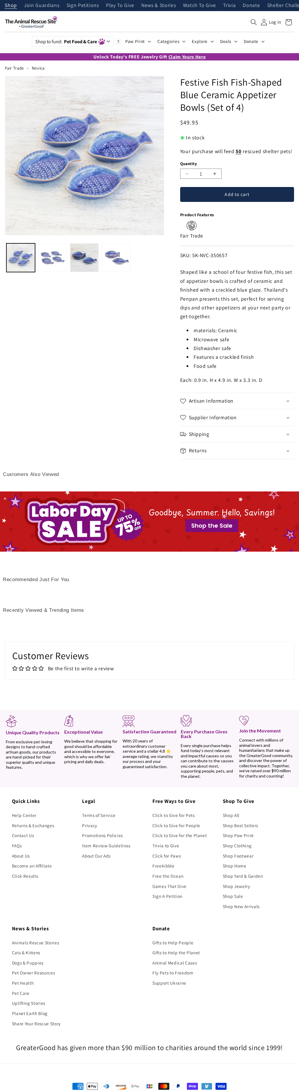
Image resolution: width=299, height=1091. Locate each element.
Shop (11, 5)
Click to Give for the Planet (179, 835)
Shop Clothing (237, 845)
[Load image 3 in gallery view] (84, 257)
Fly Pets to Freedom (173, 973)
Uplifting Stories (28, 1003)
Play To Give (120, 5)
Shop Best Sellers (240, 825)
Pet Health (23, 983)
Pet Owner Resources (33, 973)
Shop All (231, 815)
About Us (21, 856)
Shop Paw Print (238, 835)
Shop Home (234, 866)
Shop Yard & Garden (243, 876)
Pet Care (20, 993)
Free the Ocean (167, 876)
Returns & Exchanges (33, 825)
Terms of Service (99, 815)
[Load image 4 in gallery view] (116, 257)
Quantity (188, 163)
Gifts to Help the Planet (176, 952)
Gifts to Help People (172, 942)
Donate (251, 5)
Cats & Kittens (26, 952)
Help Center (24, 815)
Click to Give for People (176, 825)
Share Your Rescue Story (36, 1023)
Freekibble (163, 866)
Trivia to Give (165, 845)
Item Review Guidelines (106, 845)
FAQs (17, 845)
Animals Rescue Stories (35, 942)
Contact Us (23, 835)
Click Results (25, 876)
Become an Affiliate (32, 866)
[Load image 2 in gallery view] (52, 257)
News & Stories (158, 5)
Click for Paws (166, 856)
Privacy (89, 825)
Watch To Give (199, 5)
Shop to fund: (66, 41)
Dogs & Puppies (28, 963)
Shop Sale (233, 896)
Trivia (229, 5)
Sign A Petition (167, 896)
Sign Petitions (83, 5)
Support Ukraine (169, 983)
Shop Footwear (238, 856)
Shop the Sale (211, 526)
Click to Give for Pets (173, 815)
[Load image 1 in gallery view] (20, 257)
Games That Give (169, 886)
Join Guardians (41, 5)
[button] (254, 22)
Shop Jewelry (236, 886)
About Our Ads (96, 856)
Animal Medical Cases (174, 963)
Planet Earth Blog (30, 1013)
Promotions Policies (102, 835)
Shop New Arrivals (241, 906)
